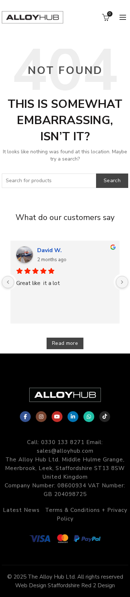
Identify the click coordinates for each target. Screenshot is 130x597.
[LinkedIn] (73, 416)
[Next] (122, 282)
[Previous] (8, 282)
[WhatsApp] (88, 416)
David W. (49, 250)
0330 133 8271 (62, 442)
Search (112, 180)
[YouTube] (57, 416)
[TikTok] (104, 416)
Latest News (21, 510)
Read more (65, 343)
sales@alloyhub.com (65, 451)
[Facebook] (25, 416)
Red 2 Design (98, 585)
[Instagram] (41, 416)
